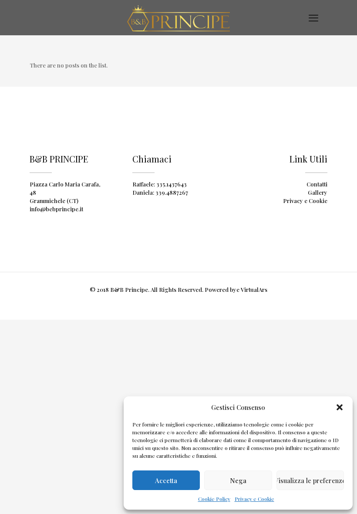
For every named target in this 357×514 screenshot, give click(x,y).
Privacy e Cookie (254, 498)
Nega (238, 480)
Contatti (316, 184)
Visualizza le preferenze (310, 480)
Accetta (166, 480)
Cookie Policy (214, 498)
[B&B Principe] (178, 17)
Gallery (317, 192)
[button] (339, 407)
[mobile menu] (313, 17)
